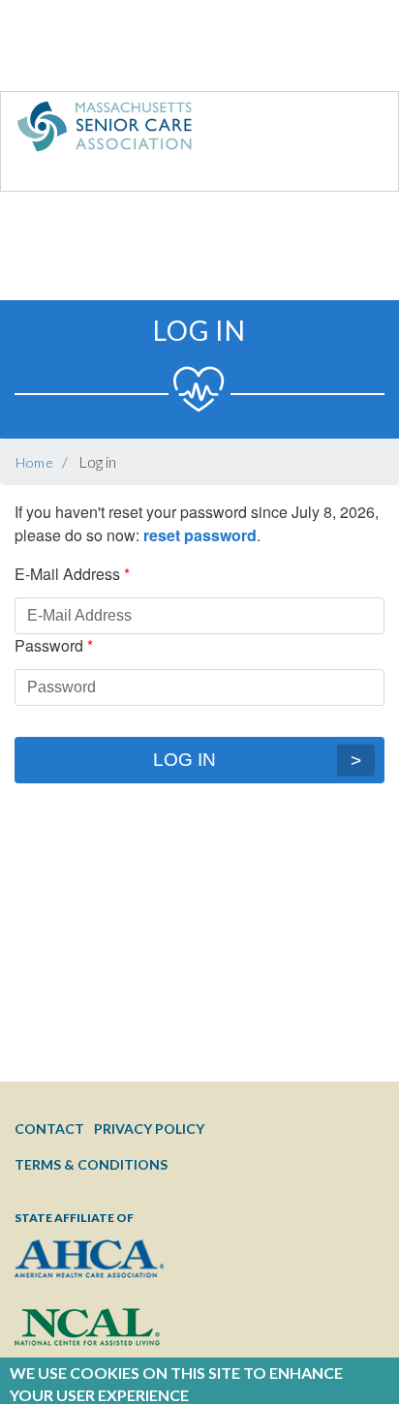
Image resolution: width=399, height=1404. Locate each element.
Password (49, 645)
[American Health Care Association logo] (89, 1273)
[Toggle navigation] (344, 130)
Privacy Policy (149, 1128)
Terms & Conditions (91, 1164)
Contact (49, 1128)
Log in (184, 759)
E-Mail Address (67, 574)
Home (34, 462)
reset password (200, 535)
